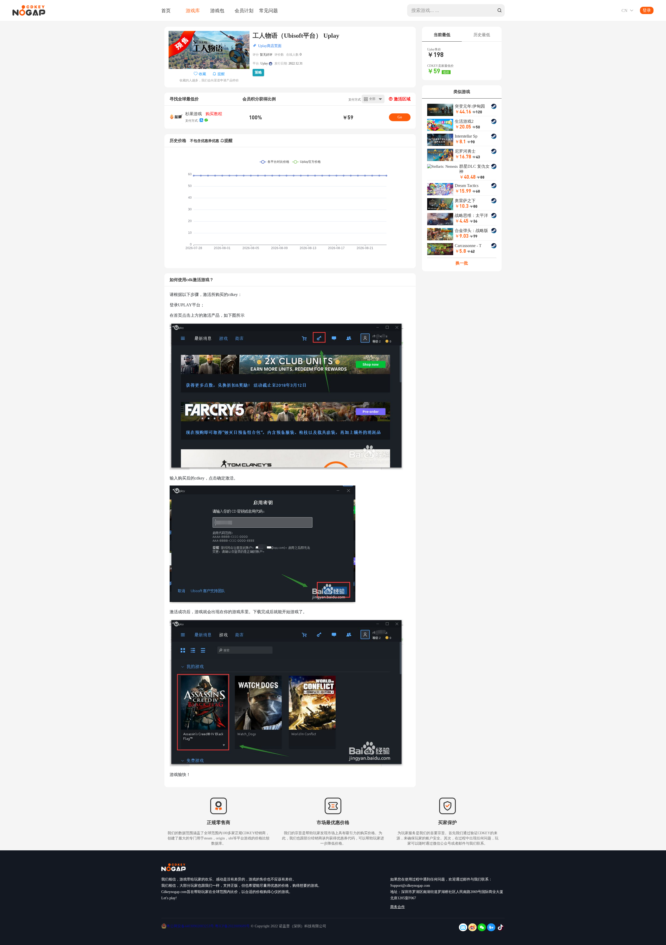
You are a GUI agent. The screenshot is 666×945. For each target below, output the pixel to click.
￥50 (476, 127)
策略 (258, 72)
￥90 (471, 141)
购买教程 (214, 114)
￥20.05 (463, 127)
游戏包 (217, 10)
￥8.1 (460, 141)
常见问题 (268, 10)
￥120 (477, 111)
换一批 (462, 263)
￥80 (473, 206)
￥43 (476, 156)
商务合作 (397, 907)
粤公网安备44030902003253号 (190, 926)
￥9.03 (462, 236)
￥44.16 (463, 111)
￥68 (476, 191)
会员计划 (244, 10)
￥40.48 (467, 177)
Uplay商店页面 (269, 46)
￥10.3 (462, 206)
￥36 (473, 221)
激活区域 (402, 99)
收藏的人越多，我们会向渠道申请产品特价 (209, 80)
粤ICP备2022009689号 (232, 926)
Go (400, 117)
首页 (166, 10)
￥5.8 (460, 251)
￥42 (471, 251)
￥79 (473, 236)
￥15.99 (463, 191)
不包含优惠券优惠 (204, 141)
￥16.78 (463, 156)
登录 (647, 10)
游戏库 (193, 10)
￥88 (480, 177)
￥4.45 (462, 221)
